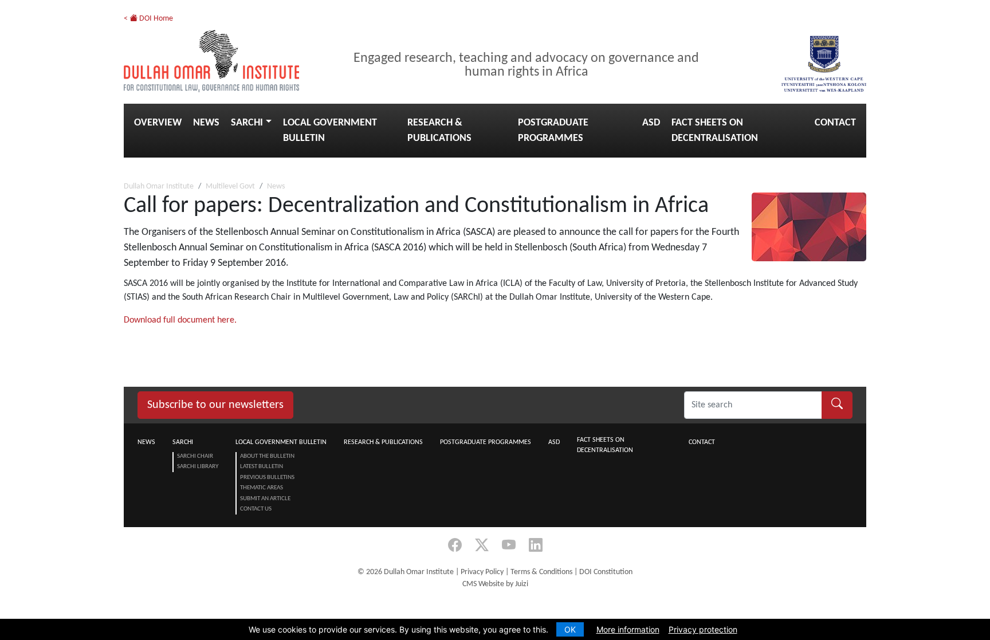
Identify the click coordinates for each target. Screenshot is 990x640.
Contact (835, 122)
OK (570, 629)
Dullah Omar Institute (159, 186)
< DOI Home (148, 18)
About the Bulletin (267, 456)
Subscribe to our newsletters (215, 405)
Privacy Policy (482, 572)
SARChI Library (197, 467)
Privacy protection (703, 629)
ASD (651, 122)
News (206, 122)
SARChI (247, 122)
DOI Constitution (605, 572)
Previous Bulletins (267, 477)
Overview (158, 122)
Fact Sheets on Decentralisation (714, 130)
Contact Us (256, 509)
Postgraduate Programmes (553, 130)
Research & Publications (439, 130)
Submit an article (265, 499)
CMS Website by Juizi (495, 584)
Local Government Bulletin (330, 130)
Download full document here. (180, 320)
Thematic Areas (261, 488)
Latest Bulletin (261, 467)
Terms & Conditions (541, 572)
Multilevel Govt (230, 186)
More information (627, 629)
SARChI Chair (195, 456)
